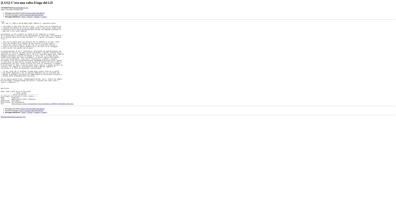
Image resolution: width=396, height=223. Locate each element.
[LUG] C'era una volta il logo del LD (32, 13)
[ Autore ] (44, 17)
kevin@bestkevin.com (21, 8)
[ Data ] (23, 17)
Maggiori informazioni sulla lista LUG (13, 117)
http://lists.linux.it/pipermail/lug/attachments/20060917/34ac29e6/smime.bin (42, 104)
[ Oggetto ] (36, 17)
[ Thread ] (29, 17)
